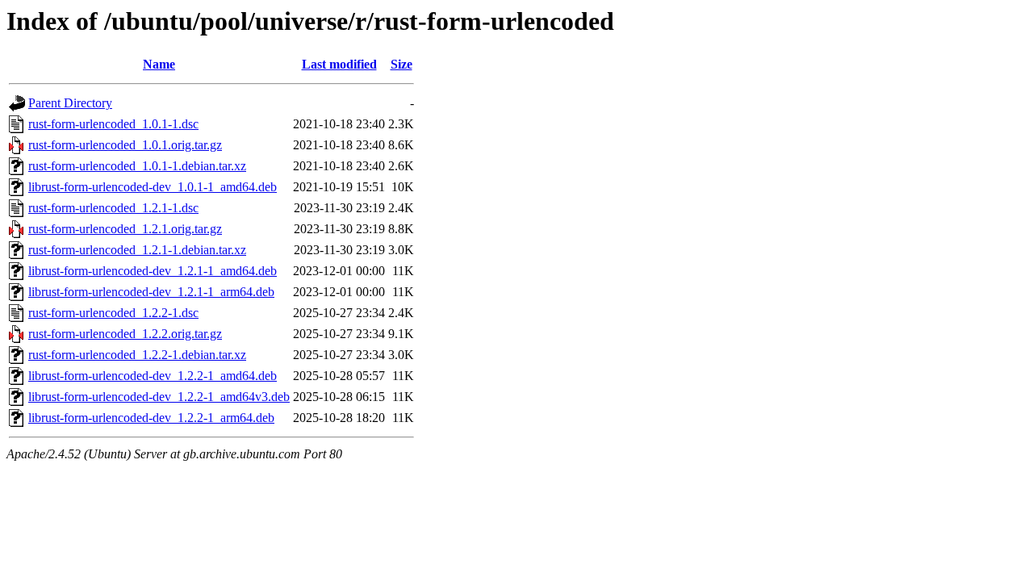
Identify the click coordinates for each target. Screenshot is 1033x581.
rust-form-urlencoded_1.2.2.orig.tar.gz (125, 334)
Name (159, 64)
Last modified (339, 64)
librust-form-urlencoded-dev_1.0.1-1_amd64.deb (152, 187)
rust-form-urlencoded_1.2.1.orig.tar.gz (125, 229)
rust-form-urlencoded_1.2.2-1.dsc (113, 313)
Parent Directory (70, 103)
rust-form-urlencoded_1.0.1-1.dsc (113, 124)
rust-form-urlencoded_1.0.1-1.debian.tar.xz (137, 166)
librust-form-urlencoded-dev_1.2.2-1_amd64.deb (152, 375)
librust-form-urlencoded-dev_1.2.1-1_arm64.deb (151, 292)
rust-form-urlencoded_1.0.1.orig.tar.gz (125, 145)
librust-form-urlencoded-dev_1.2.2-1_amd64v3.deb (159, 396)
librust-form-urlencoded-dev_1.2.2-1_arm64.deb (151, 417)
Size (401, 64)
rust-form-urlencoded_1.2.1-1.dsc (113, 208)
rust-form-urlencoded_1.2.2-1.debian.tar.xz (137, 355)
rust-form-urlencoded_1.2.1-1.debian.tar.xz (137, 250)
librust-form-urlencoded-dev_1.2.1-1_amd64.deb (152, 271)
